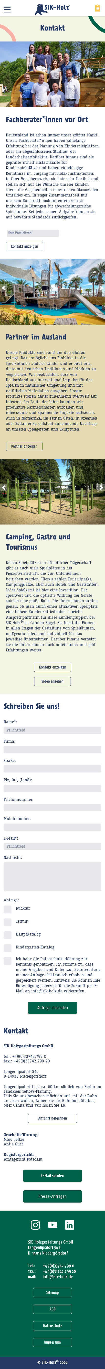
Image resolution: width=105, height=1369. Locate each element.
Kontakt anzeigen (24, 246)
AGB (53, 1309)
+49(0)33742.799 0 (58, 1265)
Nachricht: (13, 858)
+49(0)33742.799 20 (59, 1271)
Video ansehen (52, 681)
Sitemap (52, 1292)
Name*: (10, 722)
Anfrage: (11, 900)
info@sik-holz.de (58, 1276)
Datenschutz (52, 1325)
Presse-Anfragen (53, 1196)
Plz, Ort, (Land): (18, 780)
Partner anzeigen (24, 446)
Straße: (10, 761)
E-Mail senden (52, 1175)
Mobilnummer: (17, 819)
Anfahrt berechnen (52, 1118)
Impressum (52, 1342)
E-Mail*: (11, 838)
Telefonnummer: (18, 800)
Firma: (9, 741)
